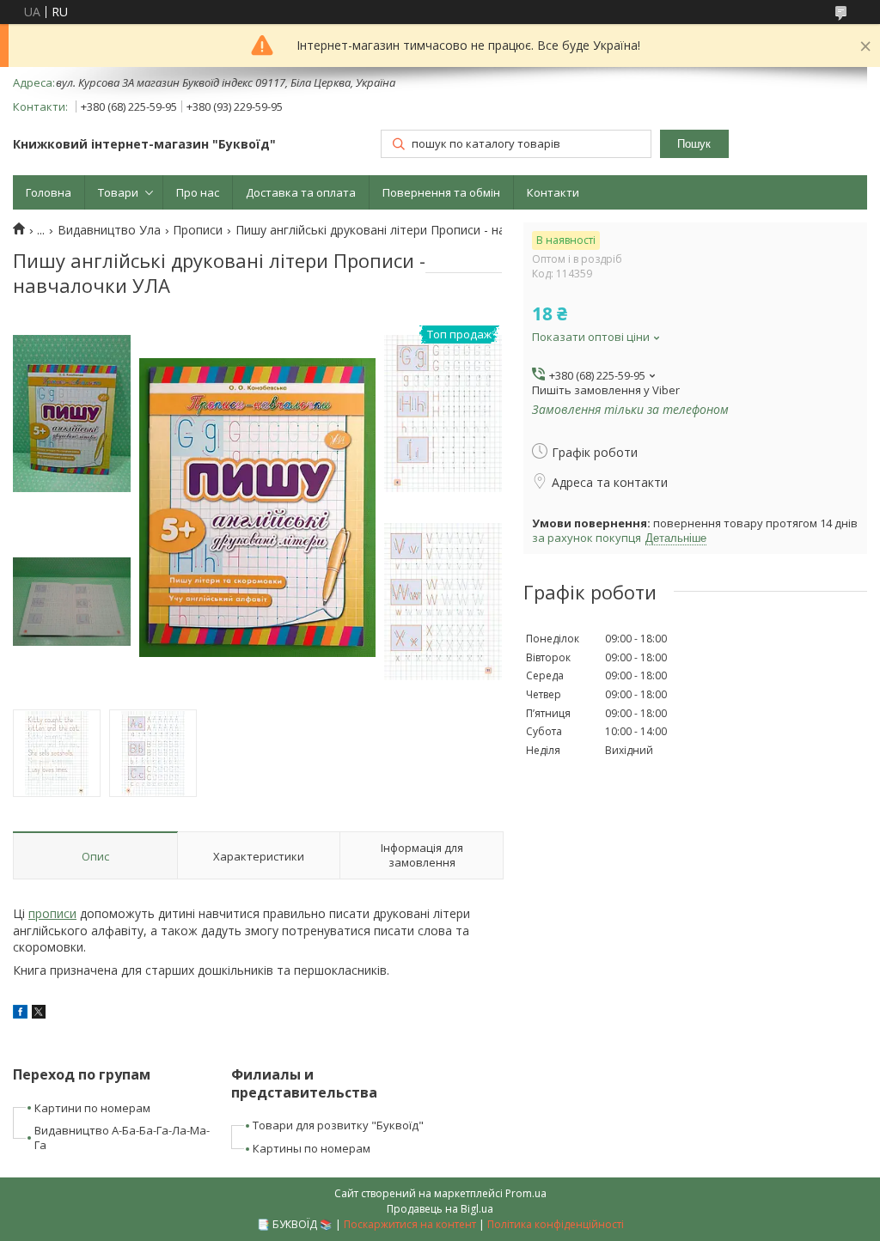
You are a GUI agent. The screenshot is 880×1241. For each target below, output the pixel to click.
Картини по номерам (92, 1108)
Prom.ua (526, 1193)
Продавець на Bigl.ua (440, 1208)
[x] (39, 1014)
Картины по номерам (311, 1148)
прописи (52, 913)
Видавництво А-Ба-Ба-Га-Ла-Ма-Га (122, 1137)
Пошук (694, 143)
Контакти (553, 192)
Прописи (198, 230)
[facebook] (20, 1014)
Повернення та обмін (441, 192)
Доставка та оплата (301, 192)
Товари (118, 192)
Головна (48, 192)
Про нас (197, 192)
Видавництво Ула (109, 230)
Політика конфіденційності (555, 1224)
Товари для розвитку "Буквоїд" (338, 1125)
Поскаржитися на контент (410, 1224)
